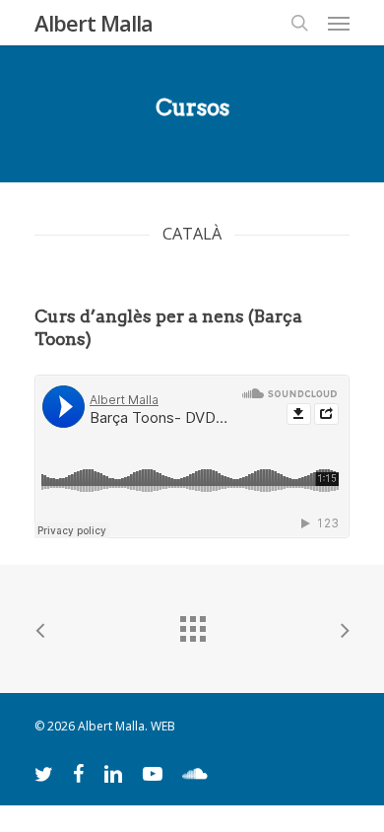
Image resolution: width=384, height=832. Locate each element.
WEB (163, 726)
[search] (299, 23)
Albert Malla (93, 23)
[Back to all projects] (192, 624)
